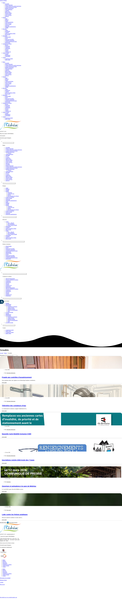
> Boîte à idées (8, 158)
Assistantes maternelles (9, 40)
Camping (7, 32)
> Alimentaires (8, 282)
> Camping (7, 227)
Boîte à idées (7, 11)
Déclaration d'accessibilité (5, 578)
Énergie (9, 194)
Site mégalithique (11, 224)
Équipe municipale (9, 5)
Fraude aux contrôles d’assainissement (17, 377)
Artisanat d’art (8, 51)
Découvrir (5, 29)
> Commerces (8, 280)
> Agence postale (8, 161)
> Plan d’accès (8, 229)
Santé (6, 18)
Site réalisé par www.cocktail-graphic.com (8, 597)
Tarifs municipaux (8, 9)
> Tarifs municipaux (9, 154)
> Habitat (7, 191)
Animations (9, 481)
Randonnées (7, 31)
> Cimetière (7, 157)
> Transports (7, 199)
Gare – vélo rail (11, 222)
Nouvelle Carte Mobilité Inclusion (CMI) (16, 434)
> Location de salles (9, 312)
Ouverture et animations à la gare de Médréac (19, 486)
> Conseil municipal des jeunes (11, 150)
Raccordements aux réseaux (13, 196)
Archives (9, 153)
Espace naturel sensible (12, 225)
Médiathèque (7, 55)
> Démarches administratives (11, 200)
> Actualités (7, 147)
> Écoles (7, 247)
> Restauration (8, 252)
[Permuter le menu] (0, 139)
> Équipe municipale (9, 148)
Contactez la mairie (9, 58)
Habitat (6, 21)
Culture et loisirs (6, 52)
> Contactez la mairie (9, 330)
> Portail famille (8, 246)
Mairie (4, 2)
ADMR (6, 27)
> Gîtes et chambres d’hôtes (10, 228)
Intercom (7, 16)
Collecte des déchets (9, 22)
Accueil (1, 353)
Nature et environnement (13, 310)
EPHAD (7, 19)
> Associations (8, 305)
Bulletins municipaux (9, 8)
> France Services (8, 162)
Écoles (6, 38)
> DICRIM (7, 155)
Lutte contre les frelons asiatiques (15, 514)
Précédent (2, 522)
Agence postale (8, 14)
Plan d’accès (7, 34)
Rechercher (2, 355)
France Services (8, 15)
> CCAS (7, 156)
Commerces (7, 47)
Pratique (4, 17)
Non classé (9, 510)
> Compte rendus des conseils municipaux (13, 149)
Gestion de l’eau (11, 193)
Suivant (15, 522)
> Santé (6, 188)
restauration (5, 35)
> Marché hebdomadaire (10, 278)
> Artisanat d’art (8, 285)
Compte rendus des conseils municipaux (13, 6)
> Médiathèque (8, 304)
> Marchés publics (8, 160)
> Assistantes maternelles (10, 249)
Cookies (1, 582)
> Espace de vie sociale (9, 248)
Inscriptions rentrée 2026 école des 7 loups (18, 460)
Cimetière (7, 10)
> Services (7, 283)
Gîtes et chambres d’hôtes (10, 33)
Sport (9, 311)
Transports (7, 25)
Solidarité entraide (11, 308)
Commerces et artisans (7, 43)
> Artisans (7, 284)
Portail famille (8, 37)
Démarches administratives (10, 26)
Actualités (7, 3)
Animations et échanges (12, 306)
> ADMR (7, 190)
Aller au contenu (3, 0)
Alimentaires (7, 48)
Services (6, 49)
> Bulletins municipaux (9, 152)
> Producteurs (8, 286)
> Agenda (7, 303)
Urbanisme (10, 192)
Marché (6, 44)
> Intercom (7, 163)
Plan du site (2, 584)
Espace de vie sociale (9, 39)
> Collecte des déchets (9, 197)
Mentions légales (3, 580)
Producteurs (7, 46)
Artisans (6, 50)
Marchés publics (8, 13)
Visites (6, 30)
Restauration (7, 42)
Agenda (6, 54)
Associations (7, 56)
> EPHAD (7, 189)
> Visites (7, 221)
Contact (4, 57)
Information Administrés (11, 401)
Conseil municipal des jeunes (11, 7)
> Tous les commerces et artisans (11, 279)
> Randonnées (8, 226)
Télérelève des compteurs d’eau (14, 405)
